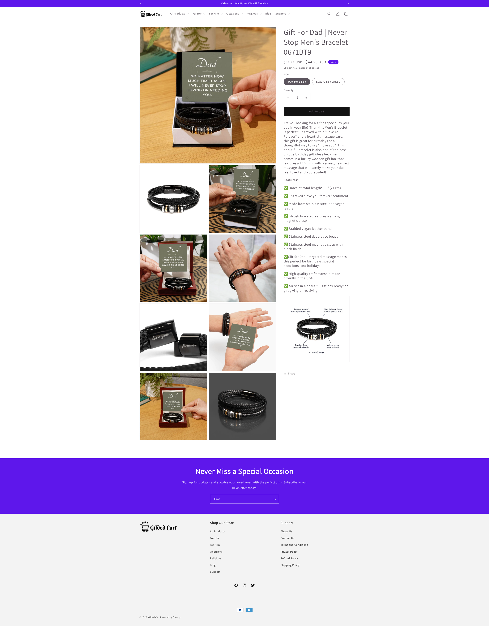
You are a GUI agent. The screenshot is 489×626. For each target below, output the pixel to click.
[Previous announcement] (141, 3)
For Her (214, 538)
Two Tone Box (297, 81)
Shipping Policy (290, 565)
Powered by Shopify (170, 617)
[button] (179, 14)
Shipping (289, 67)
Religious (215, 558)
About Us (286, 531)
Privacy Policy (289, 551)
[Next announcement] (348, 3)
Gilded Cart (154, 617)
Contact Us (288, 538)
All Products (217, 531)
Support (215, 571)
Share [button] (291, 373)
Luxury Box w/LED (328, 81)
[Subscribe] (274, 499)
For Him (215, 545)
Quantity (288, 90)
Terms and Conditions (294, 545)
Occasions (216, 551)
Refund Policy (289, 558)
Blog (212, 565)
